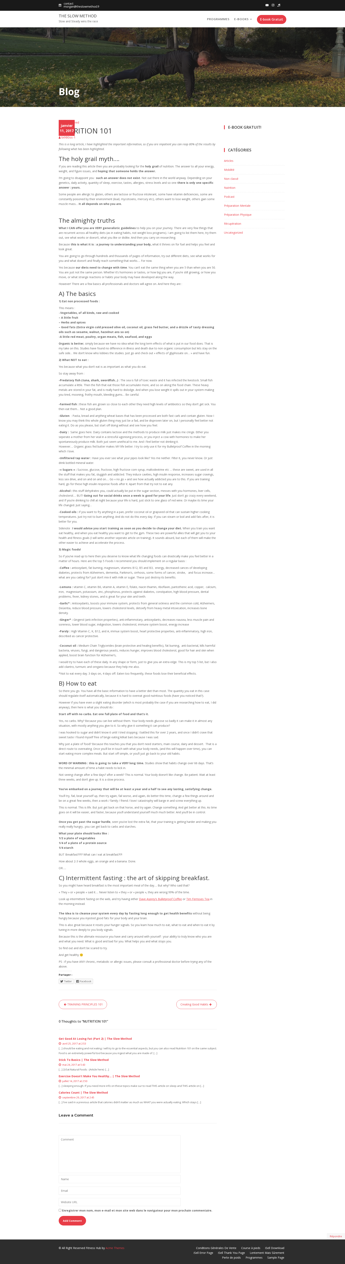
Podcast (229, 197)
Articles (228, 161)
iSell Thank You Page (231, 1253)
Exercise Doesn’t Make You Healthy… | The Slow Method (99, 1076)
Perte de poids (231, 1257)
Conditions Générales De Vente (216, 1248)
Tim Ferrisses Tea (197, 899)
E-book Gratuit (271, 19)
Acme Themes (115, 1248)
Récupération (232, 223)
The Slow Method (78, 16)
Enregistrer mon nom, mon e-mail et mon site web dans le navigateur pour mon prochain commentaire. (137, 1210)
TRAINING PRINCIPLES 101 (85, 1004)
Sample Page (275, 1257)
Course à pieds (250, 1248)
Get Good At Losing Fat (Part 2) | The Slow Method (95, 1039)
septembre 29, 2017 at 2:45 (78, 1097)
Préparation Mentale (237, 206)
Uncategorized (69, 122)
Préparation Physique (238, 214)
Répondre (336, 1236)
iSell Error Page (203, 1253)
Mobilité (229, 170)
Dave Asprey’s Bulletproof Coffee (160, 899)
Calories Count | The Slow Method (83, 1092)
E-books (241, 19)
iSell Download (274, 1248)
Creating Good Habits (194, 1004)
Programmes (218, 19)
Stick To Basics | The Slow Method (84, 1060)
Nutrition (229, 188)
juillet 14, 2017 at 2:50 (74, 1081)
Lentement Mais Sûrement (267, 1253)
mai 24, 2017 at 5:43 (73, 1064)
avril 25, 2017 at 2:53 (74, 1043)
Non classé (231, 179)
